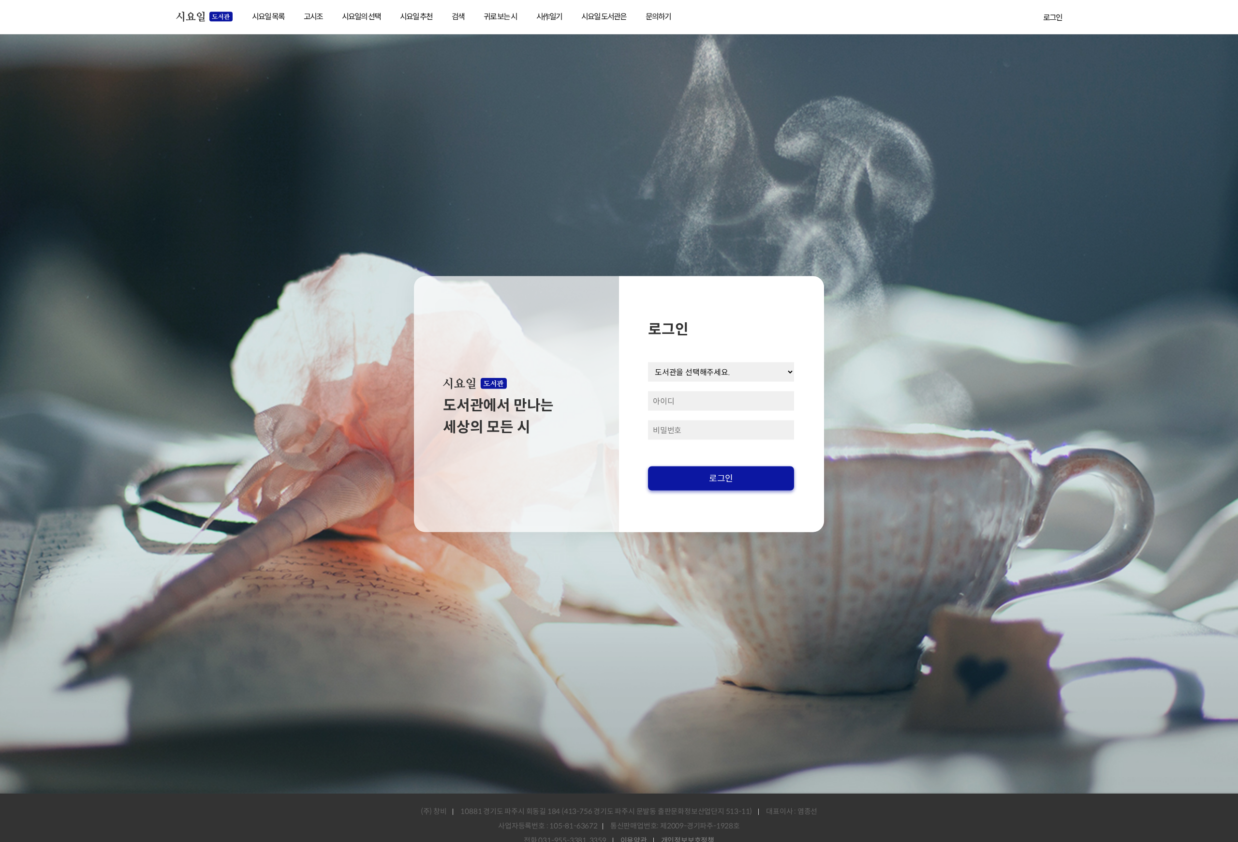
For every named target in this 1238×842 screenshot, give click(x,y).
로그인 (1052, 18)
